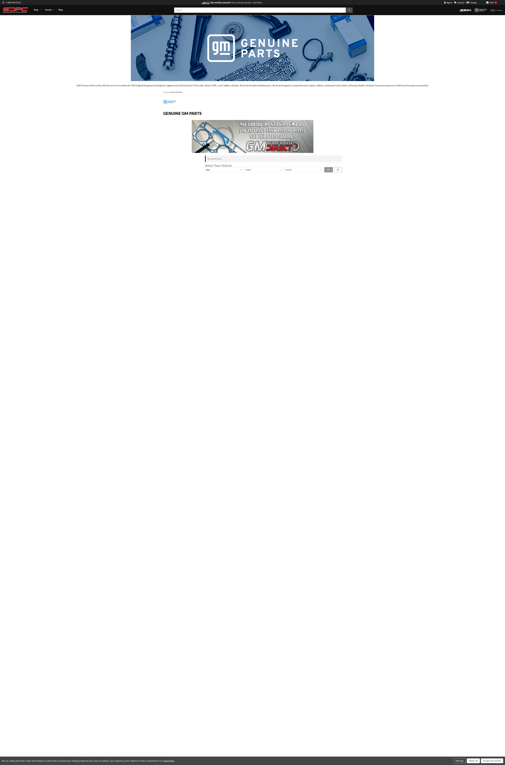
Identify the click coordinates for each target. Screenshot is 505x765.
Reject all (473, 760)
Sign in (449, 2)
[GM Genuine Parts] (481, 10)
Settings (459, 760)
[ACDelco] (465, 10)
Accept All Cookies (492, 760)
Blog (61, 10)
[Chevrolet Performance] (496, 10)
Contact (460, 2)
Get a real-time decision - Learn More (236, 2)
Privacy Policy (168, 761)
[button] (471, 2)
